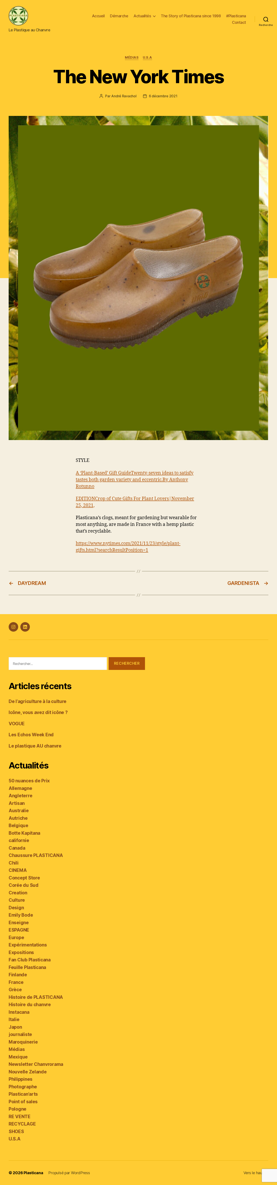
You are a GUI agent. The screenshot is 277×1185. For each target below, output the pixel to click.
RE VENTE (20, 1116)
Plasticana (33, 1173)
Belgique (18, 825)
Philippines (20, 1079)
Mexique (18, 1057)
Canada (17, 848)
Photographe (23, 1086)
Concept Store (24, 878)
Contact (239, 22)
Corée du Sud (24, 885)
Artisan (17, 803)
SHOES (16, 1131)
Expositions (21, 952)
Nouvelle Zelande (28, 1072)
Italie (14, 1019)
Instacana (19, 1012)
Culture (17, 900)
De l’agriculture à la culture (37, 701)
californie (19, 840)
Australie (19, 810)
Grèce (15, 989)
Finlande (18, 974)
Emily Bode (21, 915)
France (16, 982)
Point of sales (23, 1101)
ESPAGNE (19, 930)
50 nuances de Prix (29, 780)
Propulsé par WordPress (69, 1173)
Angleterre (20, 795)
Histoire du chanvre (30, 1004)
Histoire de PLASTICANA (36, 997)
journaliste (20, 1034)
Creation (18, 892)
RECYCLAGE (22, 1124)
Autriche (18, 818)
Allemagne (20, 788)
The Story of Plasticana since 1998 (191, 16)
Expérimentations (28, 945)
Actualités (142, 16)
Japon (15, 1027)
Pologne (17, 1109)
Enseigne (19, 922)
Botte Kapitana (24, 833)
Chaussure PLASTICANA (36, 855)
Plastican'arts (23, 1094)
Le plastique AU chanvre (35, 746)
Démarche (119, 16)
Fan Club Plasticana (30, 959)
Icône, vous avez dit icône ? (38, 712)
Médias (131, 57)
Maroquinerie (23, 1042)
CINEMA (18, 870)
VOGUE (17, 723)
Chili (14, 863)
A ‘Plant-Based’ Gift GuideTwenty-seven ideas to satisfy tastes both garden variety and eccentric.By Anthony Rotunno (134, 479)
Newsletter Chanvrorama (36, 1064)
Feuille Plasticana (27, 967)
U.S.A (147, 57)
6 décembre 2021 (163, 96)
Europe (16, 937)
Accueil (98, 16)
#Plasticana (236, 16)
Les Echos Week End (31, 734)
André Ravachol (123, 96)
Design (16, 907)
